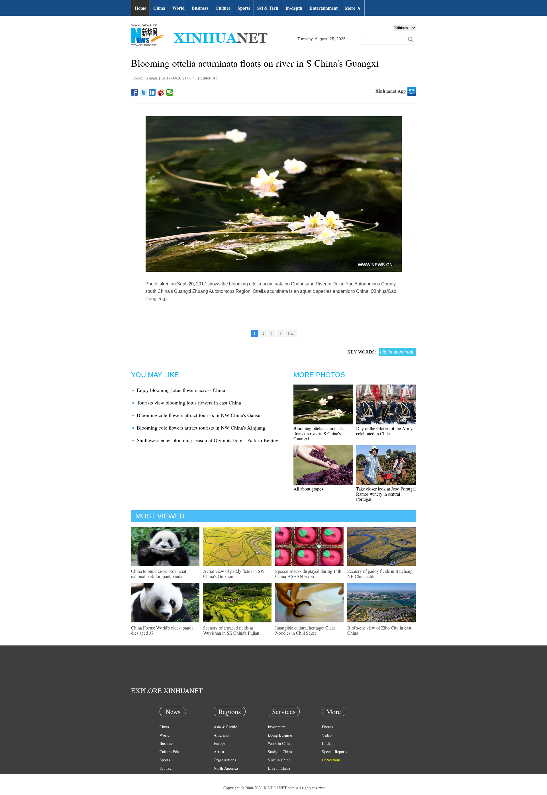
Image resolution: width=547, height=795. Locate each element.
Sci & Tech (267, 8)
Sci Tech (167, 768)
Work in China (279, 743)
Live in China (279, 768)
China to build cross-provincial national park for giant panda (158, 573)
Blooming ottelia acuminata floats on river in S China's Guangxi (318, 433)
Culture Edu (169, 751)
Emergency (277, 776)
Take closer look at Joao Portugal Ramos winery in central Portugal (386, 494)
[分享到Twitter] (143, 92)
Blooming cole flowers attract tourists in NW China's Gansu (198, 415)
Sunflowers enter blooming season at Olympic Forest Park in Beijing (207, 440)
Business (200, 8)
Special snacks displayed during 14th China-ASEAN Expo (308, 573)
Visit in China (279, 760)
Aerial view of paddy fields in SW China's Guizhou (234, 573)
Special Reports (334, 751)
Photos (327, 726)
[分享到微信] (170, 92)
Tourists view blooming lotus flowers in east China (189, 402)
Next (291, 333)
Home (140, 8)
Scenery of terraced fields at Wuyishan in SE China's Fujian (231, 630)
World (178, 8)
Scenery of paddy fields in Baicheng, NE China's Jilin (380, 573)
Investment (276, 726)
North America (226, 768)
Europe (219, 743)
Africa (219, 751)
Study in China (280, 751)
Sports (244, 8)
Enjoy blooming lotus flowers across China (181, 390)
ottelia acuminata (397, 352)
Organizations (225, 760)
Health (165, 776)
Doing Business (280, 735)
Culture (222, 8)
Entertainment (323, 8)
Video (327, 735)
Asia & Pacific (225, 726)
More (353, 8)
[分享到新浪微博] (161, 92)
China (159, 8)
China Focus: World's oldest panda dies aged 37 (162, 630)
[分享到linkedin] (152, 92)
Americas (221, 735)
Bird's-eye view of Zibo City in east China (379, 630)
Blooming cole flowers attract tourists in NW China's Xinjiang (201, 427)
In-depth (293, 8)
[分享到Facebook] (134, 92)
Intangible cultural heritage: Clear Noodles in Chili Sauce (305, 630)
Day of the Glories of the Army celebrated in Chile (384, 430)
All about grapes (308, 489)
